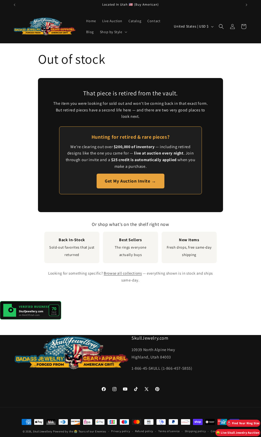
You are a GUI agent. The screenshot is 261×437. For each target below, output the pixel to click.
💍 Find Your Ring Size (243, 423)
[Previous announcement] (14, 5)
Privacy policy (120, 431)
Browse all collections (123, 273)
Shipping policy (195, 431)
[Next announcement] (246, 5)
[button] (113, 32)
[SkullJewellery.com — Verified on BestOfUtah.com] (30, 318)
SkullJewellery (42, 431)
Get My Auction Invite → (130, 181)
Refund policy (144, 431)
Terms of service (169, 431)
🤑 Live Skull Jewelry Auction (237, 432)
